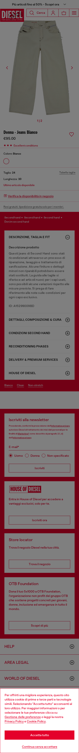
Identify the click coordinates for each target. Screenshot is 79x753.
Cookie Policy (36, 721)
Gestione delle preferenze (23, 717)
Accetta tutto (39, 735)
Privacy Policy (14, 721)
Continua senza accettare (39, 746)
